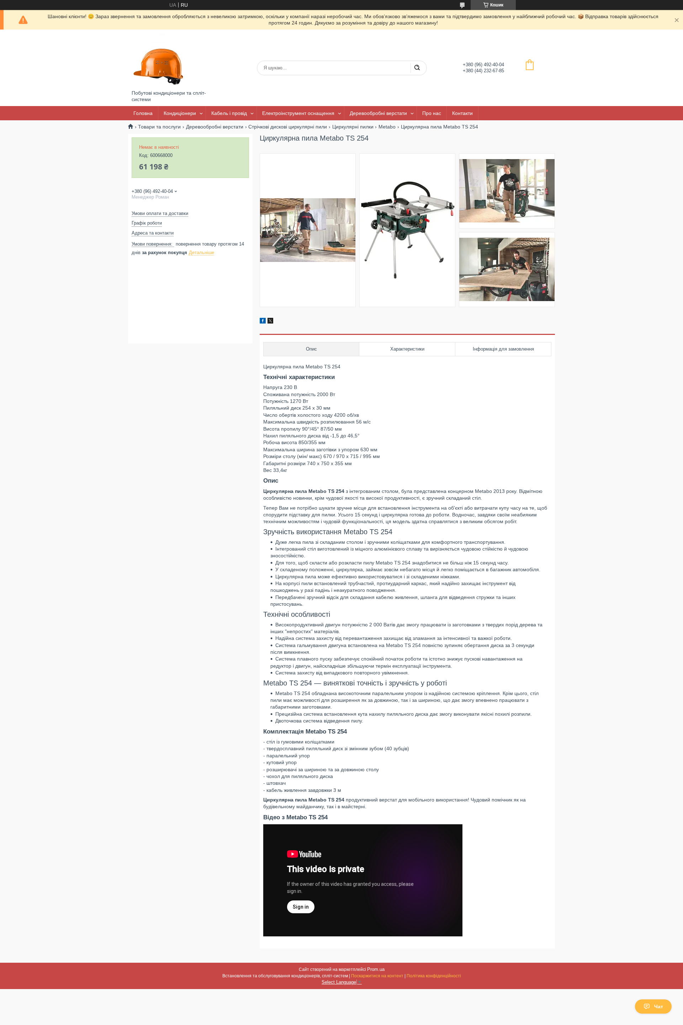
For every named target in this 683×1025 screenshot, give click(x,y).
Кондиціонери (180, 113)
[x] (270, 322)
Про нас (431, 113)
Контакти (462, 113)
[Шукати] (417, 68)
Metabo (387, 127)
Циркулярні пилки (353, 127)
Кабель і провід (229, 113)
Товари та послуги (159, 127)
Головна (143, 113)
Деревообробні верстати (378, 113)
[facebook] (263, 322)
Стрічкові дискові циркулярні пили (287, 127)
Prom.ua (376, 969)
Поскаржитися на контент (377, 975)
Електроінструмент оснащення (298, 113)
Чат (658, 1006)
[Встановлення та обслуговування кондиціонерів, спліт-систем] (158, 59)
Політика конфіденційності (434, 975)
